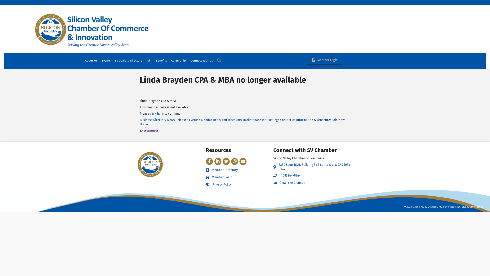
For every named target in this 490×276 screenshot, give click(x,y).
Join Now (338, 120)
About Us (91, 60)
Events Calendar (200, 120)
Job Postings (270, 120)
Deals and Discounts (227, 120)
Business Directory (153, 120)
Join (149, 60)
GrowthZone (476, 206)
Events (106, 60)
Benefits (161, 60)
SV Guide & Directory (128, 60)
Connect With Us (202, 60)
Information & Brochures (314, 120)
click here (157, 113)
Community (178, 60)
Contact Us (287, 120)
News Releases (177, 120)
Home (144, 124)
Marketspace (252, 120)
